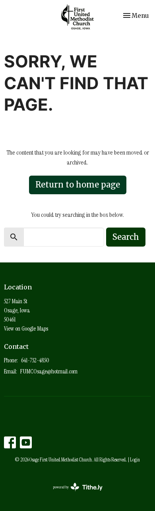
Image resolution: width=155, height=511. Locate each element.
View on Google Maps (26, 329)
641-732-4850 (35, 360)
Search (125, 237)
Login (135, 459)
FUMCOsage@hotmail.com (49, 371)
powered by (72, 493)
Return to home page (77, 184)
